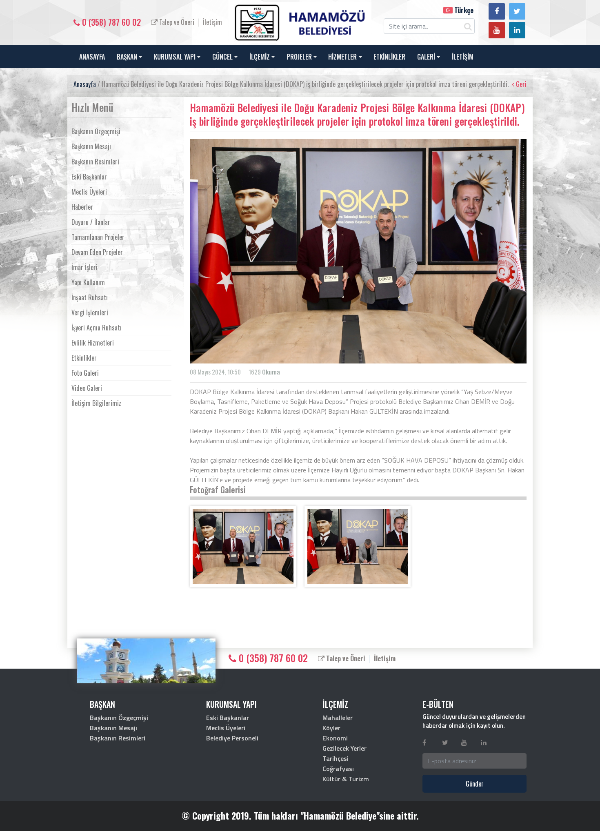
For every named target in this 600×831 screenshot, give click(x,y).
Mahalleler (337, 717)
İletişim (212, 22)
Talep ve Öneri (176, 22)
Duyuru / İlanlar (90, 222)
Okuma (271, 371)
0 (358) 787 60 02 (110, 22)
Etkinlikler (84, 358)
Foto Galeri (85, 373)
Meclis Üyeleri (89, 192)
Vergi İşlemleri (89, 312)
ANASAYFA (92, 57)
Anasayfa (84, 84)
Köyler (331, 728)
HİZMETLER (342, 57)
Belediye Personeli (232, 738)
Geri (520, 84)
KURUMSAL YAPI (175, 57)
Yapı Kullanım (88, 282)
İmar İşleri (84, 267)
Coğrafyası (338, 768)
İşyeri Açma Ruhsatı (96, 327)
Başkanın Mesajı (91, 146)
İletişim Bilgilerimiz (96, 403)
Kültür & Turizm (345, 779)
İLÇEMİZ (259, 57)
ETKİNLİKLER (389, 57)
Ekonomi (335, 738)
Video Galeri (86, 388)
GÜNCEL (222, 57)
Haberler (82, 207)
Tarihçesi (335, 758)
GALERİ (426, 57)
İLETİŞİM (462, 57)
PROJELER (299, 57)
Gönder (475, 784)
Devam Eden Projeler (97, 252)
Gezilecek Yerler (344, 748)
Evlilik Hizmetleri (92, 343)
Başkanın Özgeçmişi (95, 131)
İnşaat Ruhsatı (89, 297)
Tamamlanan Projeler (97, 237)
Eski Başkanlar (89, 177)
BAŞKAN (127, 57)
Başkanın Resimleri (95, 161)
